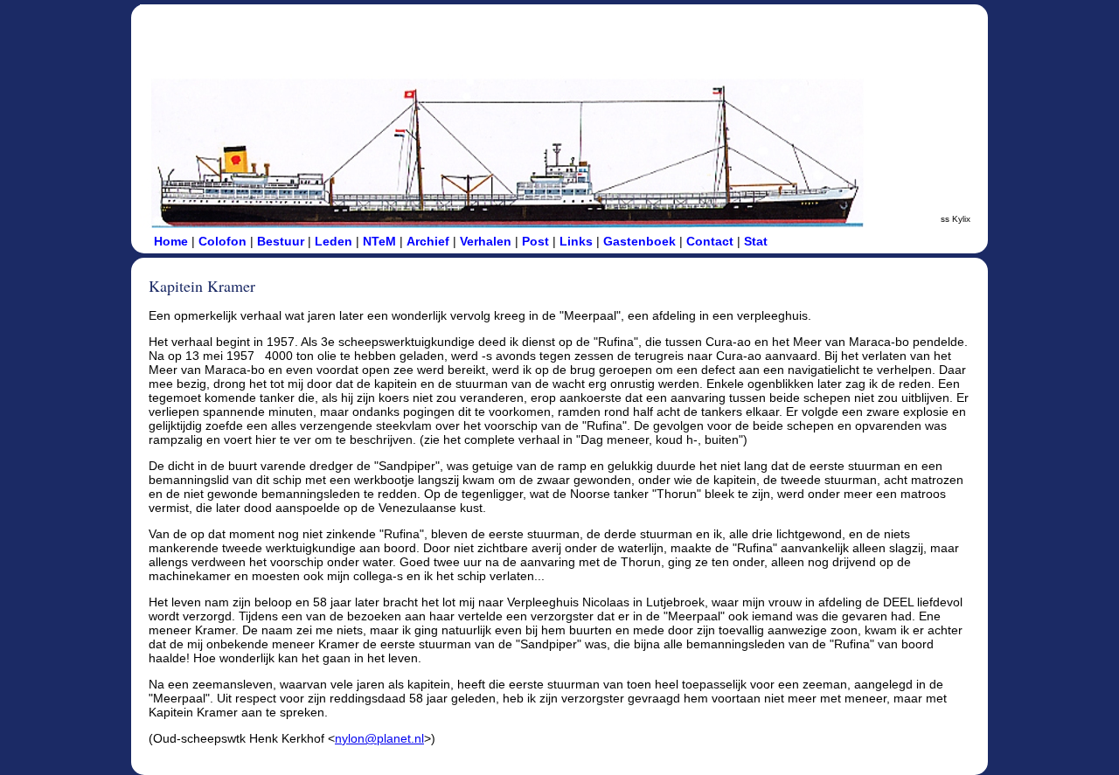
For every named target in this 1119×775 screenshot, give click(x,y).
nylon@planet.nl (379, 738)
